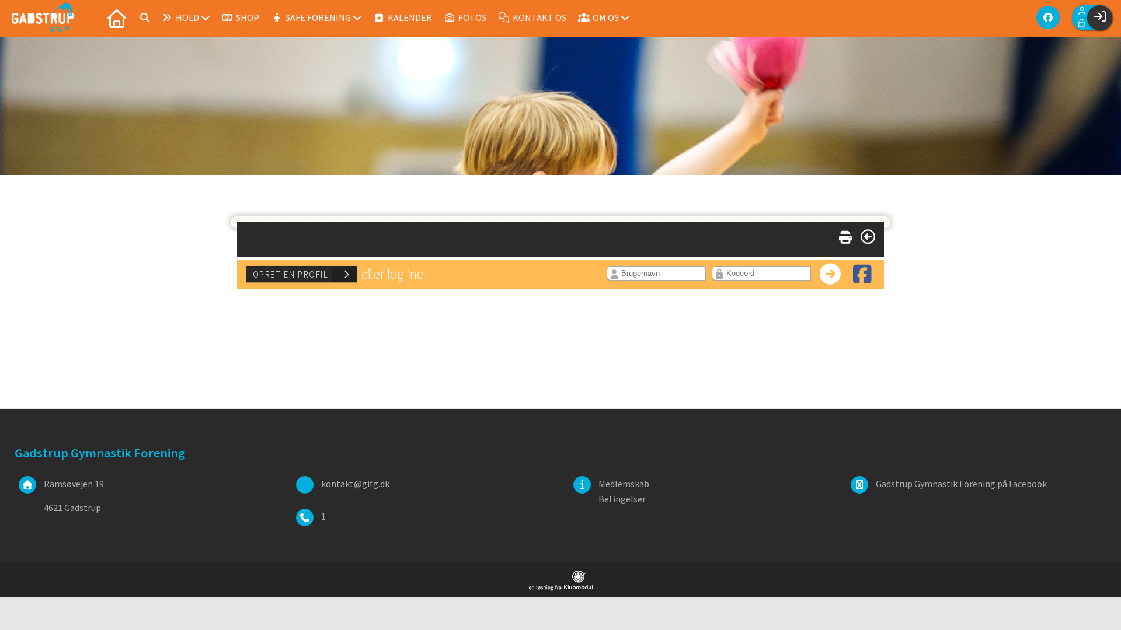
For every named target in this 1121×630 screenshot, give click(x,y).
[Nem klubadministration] (561, 587)
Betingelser (622, 499)
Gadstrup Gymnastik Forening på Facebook (961, 483)
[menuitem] (116, 17)
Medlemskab (623, 483)
